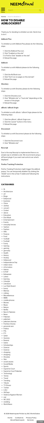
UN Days (7, 392)
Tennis (6, 376)
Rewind (6, 340)
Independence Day (10, 262)
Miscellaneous (9, 295)
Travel (6, 378)
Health (6, 253)
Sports (6, 366)
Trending (7, 381)
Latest (6, 277)
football (6, 239)
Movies (6, 303)
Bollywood (7, 199)
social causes (8, 362)
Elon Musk (7, 217)
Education (7, 215)
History (6, 255)
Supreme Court (9, 369)
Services (30, 420)
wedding (7, 402)
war (5, 397)
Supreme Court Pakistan (13, 371)
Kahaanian (7, 274)
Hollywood (7, 260)
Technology (8, 373)
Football (6, 241)
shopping (7, 352)
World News (8, 404)
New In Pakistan (9, 312)
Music (6, 305)
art (5, 194)
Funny (6, 243)
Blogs (6, 196)
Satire (6, 343)
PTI (5, 333)
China (6, 203)
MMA (6, 298)
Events (6, 222)
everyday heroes (10, 225)
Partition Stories (9, 324)
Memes (6, 291)
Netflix (6, 310)
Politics (6, 329)
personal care (9, 326)
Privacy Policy (31, 418)
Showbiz (7, 357)
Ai (4, 189)
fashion (6, 227)
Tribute (6, 383)
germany (7, 251)
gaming (6, 248)
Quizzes (7, 338)
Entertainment (9, 220)
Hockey (6, 258)
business (7, 201)
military (6, 293)
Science (6, 347)
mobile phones (9, 300)
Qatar (6, 336)
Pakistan (7, 317)
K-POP (6, 272)
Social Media (8, 364)
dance (6, 213)
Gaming (6, 246)
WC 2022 (7, 399)
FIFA (5, 232)
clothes (6, 206)
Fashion (6, 229)
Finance (6, 234)
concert (6, 208)
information (8, 267)
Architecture (8, 191)
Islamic (6, 269)
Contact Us (19, 418)
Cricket (6, 210)
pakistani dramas (10, 321)
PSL (5, 331)
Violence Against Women (13, 395)
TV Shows (7, 385)
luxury (6, 288)
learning (7, 279)
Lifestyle (7, 281)
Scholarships (8, 345)
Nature (6, 307)
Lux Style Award (9, 286)
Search (40, 10)
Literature (7, 284)
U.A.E (5, 390)
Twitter (6, 388)
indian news (8, 265)
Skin (5, 359)
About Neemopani (17, 420)
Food (5, 236)
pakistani (7, 319)
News (6, 314)
